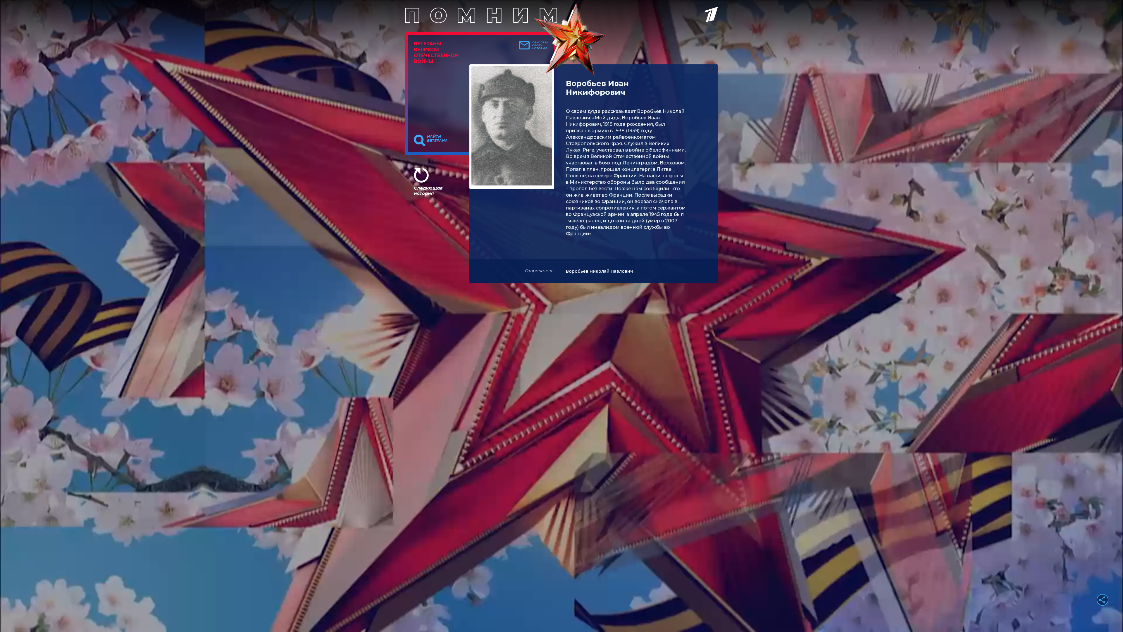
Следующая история (428, 190)
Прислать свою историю (540, 45)
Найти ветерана (437, 139)
